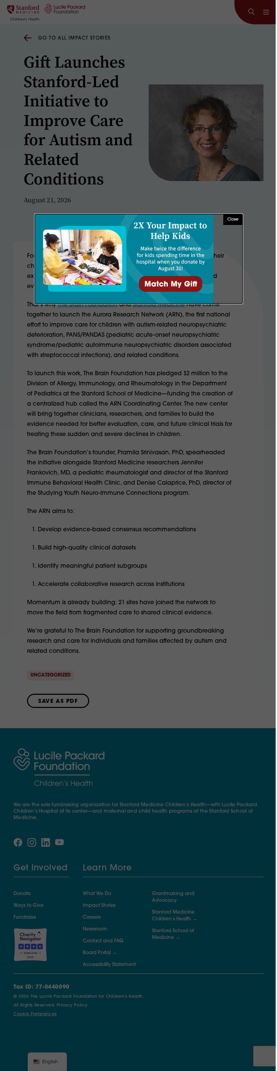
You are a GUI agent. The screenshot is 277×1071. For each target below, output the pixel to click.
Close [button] (232, 220)
